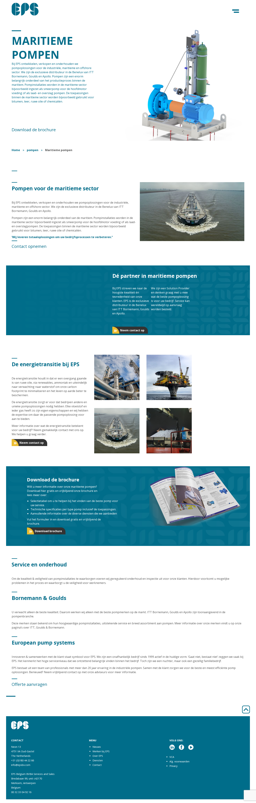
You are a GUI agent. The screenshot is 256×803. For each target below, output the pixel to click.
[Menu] (236, 11)
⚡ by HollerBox (212, 797)
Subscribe (212, 784)
